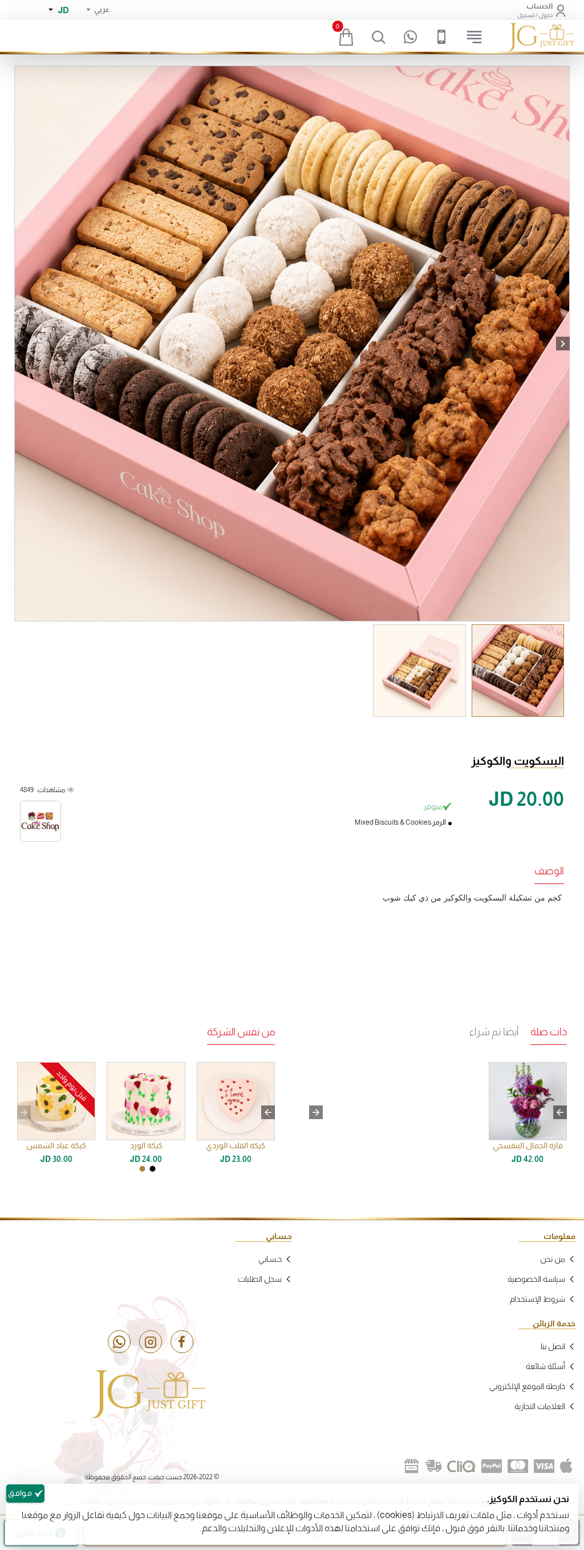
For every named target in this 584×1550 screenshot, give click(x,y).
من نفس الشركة (241, 1032)
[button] (21, 343)
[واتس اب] (119, 1341)
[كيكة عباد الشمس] (56, 1101)
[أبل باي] (566, 1466)
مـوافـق (20, 1492)
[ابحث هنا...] (379, 37)
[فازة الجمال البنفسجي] (527, 1101)
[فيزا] (544, 1466)
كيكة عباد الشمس (56, 1145)
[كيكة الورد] (145, 1101)
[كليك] (461, 1466)
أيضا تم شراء (494, 1032)
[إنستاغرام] (150, 1341)
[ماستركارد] (518, 1466)
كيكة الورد (146, 1145)
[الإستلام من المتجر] (412, 1466)
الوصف (549, 871)
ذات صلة (548, 1032)
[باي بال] (491, 1466)
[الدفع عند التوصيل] (433, 1466)
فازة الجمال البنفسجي (528, 1145)
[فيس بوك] (182, 1341)
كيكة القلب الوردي (235, 1145)
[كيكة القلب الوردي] (235, 1101)
